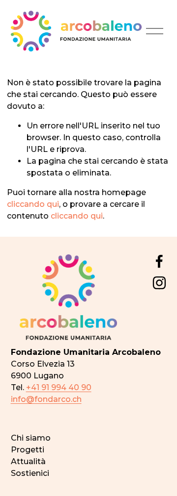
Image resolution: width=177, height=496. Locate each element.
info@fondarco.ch (46, 399)
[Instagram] (159, 283)
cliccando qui (33, 204)
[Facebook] (159, 261)
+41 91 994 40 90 (58, 387)
